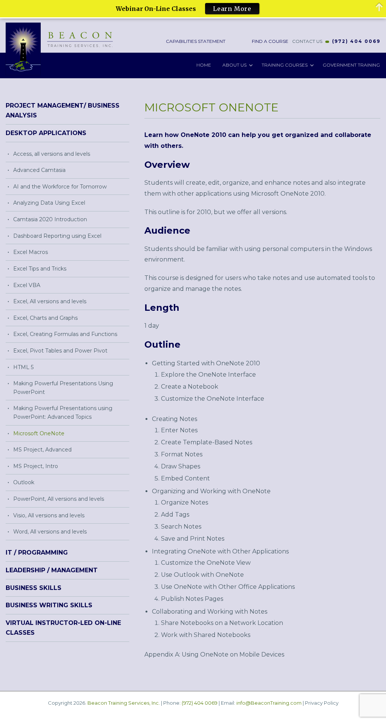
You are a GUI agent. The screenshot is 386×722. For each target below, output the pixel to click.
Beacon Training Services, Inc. (123, 703)
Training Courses (285, 65)
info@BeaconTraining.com (269, 703)
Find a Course (269, 41)
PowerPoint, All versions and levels (58, 499)
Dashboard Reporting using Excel (57, 236)
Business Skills (33, 587)
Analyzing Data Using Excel (49, 202)
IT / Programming (37, 552)
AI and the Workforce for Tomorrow (60, 186)
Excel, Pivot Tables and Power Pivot (60, 350)
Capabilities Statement (195, 41)
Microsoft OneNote (38, 433)
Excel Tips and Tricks (39, 268)
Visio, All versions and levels (48, 515)
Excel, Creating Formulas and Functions (65, 334)
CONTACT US (307, 41)
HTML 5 (23, 367)
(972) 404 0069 (356, 41)
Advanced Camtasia (39, 170)
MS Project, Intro (35, 466)
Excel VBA (26, 285)
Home (203, 65)
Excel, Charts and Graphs (45, 318)
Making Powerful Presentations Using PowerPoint (63, 387)
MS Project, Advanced (42, 449)
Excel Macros (30, 252)
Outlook (23, 482)
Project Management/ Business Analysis (62, 110)
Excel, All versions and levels (49, 301)
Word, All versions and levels (50, 531)
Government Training (351, 65)
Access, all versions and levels (51, 153)
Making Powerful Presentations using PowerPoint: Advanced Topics (62, 412)
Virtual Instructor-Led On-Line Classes (63, 627)
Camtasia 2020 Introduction (50, 219)
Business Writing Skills (49, 605)
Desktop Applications (46, 133)
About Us (234, 65)
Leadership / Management (52, 570)
